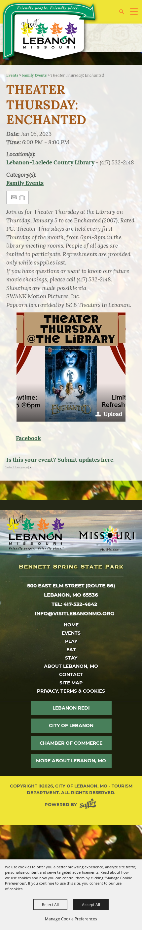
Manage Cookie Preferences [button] (71, 918)
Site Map (71, 682)
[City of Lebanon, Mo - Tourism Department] (49, 32)
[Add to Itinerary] (22, 197)
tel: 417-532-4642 (74, 604)
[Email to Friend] (14, 197)
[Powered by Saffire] (89, 804)
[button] (124, 14)
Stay (71, 658)
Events (12, 75)
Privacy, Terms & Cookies (71, 691)
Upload (112, 414)
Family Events (34, 75)
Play (71, 641)
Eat (71, 649)
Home (71, 624)
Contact (71, 674)
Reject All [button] (50, 904)
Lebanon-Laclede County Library (50, 162)
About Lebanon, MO (71, 666)
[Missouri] (106, 538)
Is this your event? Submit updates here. (60, 459)
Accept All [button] (91, 904)
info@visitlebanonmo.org (74, 613)
